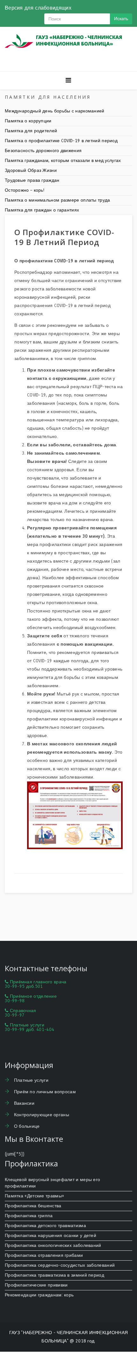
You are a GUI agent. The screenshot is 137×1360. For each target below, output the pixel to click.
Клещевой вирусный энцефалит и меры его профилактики (52, 1183)
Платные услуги (30, 1080)
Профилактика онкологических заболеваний (53, 1245)
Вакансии (23, 1103)
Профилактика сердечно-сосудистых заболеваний (60, 1265)
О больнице (26, 1126)
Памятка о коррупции (28, 121)
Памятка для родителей (31, 131)
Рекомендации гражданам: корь (39, 1295)
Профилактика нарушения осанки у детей (50, 1235)
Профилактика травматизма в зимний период (54, 1275)
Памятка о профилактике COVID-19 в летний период (61, 140)
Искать (121, 18)
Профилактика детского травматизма (45, 1225)
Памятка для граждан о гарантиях (42, 210)
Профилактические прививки (36, 1285)
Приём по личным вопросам (44, 1092)
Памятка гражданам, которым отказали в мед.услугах (63, 160)
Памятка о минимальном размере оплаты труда (57, 200)
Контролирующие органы (40, 1115)
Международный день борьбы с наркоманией (55, 111)
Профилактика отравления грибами (44, 1255)
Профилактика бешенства (33, 1206)
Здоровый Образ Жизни (31, 170)
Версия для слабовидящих (38, 8)
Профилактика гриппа (29, 1215)
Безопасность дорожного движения (43, 150)
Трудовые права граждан (32, 180)
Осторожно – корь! (24, 190)
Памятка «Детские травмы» (34, 1196)
